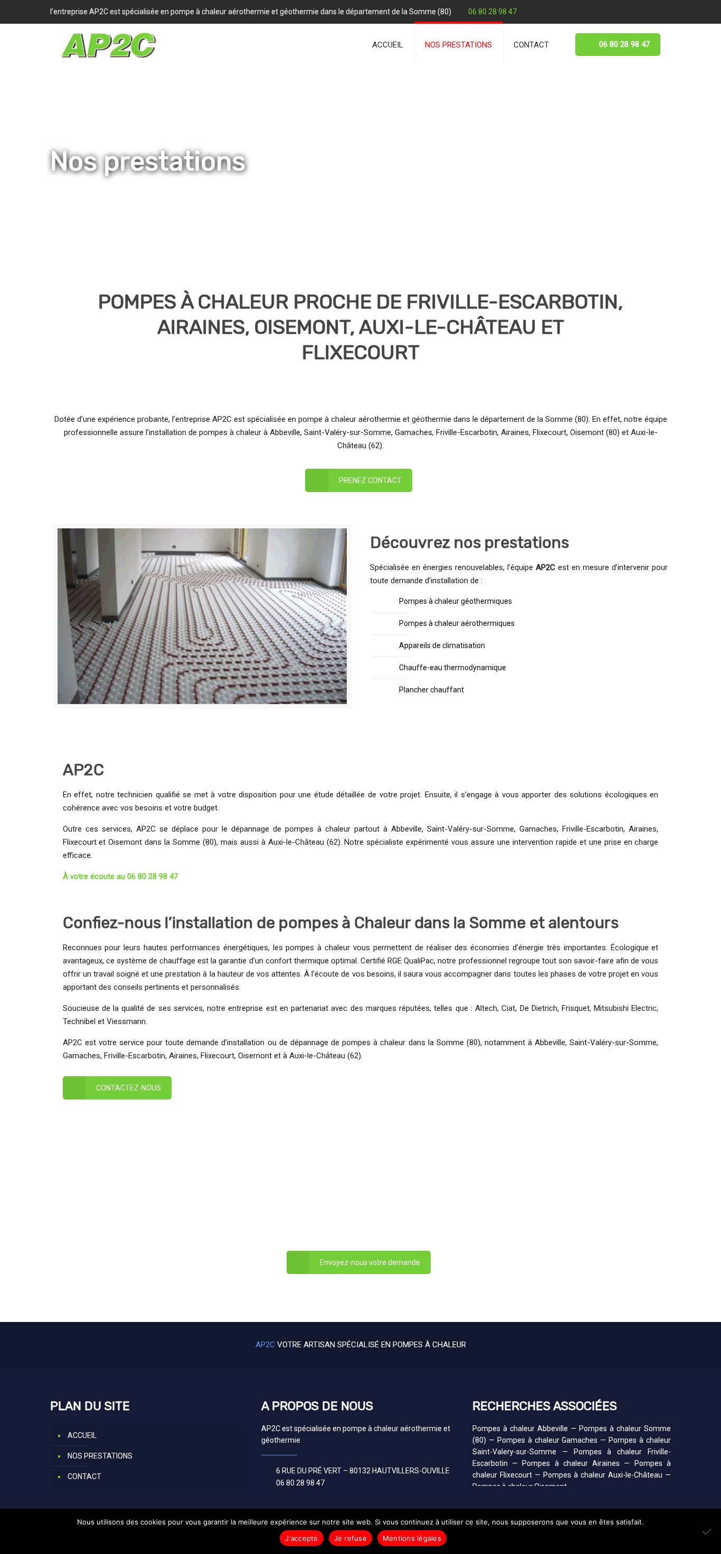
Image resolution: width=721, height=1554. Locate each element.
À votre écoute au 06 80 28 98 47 (120, 876)
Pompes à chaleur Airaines (571, 1463)
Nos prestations (100, 1456)
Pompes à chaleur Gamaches (547, 1440)
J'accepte (301, 1538)
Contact (84, 1476)
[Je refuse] (708, 1531)
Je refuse (350, 1538)
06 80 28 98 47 (492, 11)
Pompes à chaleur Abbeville (520, 1428)
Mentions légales (412, 1538)
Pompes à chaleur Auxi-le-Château (602, 1475)
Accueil (62, 188)
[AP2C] (108, 45)
